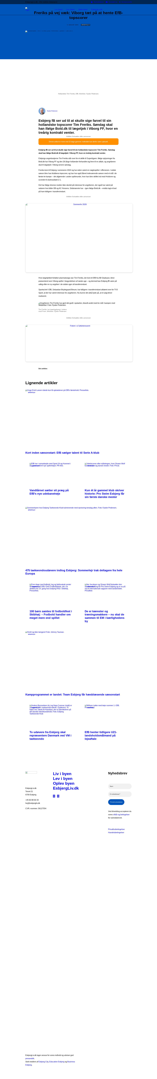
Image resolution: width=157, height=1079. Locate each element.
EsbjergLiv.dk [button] (96, 9)
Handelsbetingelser (116, 832)
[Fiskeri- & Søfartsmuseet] (86, 326)
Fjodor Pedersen (52, 111)
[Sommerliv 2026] (86, 204)
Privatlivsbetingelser (116, 829)
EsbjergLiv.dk (66, 788)
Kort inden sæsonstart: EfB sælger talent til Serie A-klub (62, 452)
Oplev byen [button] (83, 9)
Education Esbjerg (56, 1062)
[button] (131, 9)
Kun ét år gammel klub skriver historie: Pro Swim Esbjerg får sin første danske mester (104, 494)
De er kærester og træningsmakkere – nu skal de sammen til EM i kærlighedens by (104, 616)
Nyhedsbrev (99, 2)
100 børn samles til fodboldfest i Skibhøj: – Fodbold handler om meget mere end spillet (51, 614)
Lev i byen (62, 778)
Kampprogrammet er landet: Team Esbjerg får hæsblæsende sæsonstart (72, 694)
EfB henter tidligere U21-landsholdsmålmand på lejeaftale (101, 735)
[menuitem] (97, 2)
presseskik (29, 1058)
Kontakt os (113, 2)
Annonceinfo (126, 2)
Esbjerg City (43, 1062)
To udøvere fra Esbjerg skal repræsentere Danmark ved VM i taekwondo (50, 735)
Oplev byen (63, 783)
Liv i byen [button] (59, 9)
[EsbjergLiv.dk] (27, 9)
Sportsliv (85, 25)
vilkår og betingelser (121, 815)
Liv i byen (62, 773)
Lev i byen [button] (70, 9)
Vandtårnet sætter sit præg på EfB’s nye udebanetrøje (49, 492)
